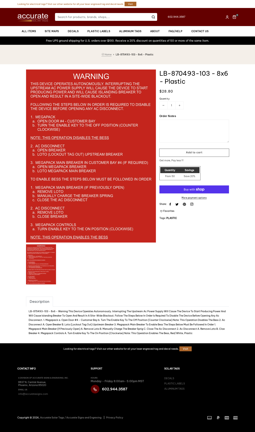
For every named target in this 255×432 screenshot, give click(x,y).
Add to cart (194, 152)
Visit (130, 4)
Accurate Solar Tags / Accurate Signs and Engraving (70, 417)
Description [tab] (39, 301)
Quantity (164, 98)
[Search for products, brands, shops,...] (153, 17)
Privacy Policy (114, 417)
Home (108, 54)
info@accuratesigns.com (33, 394)
